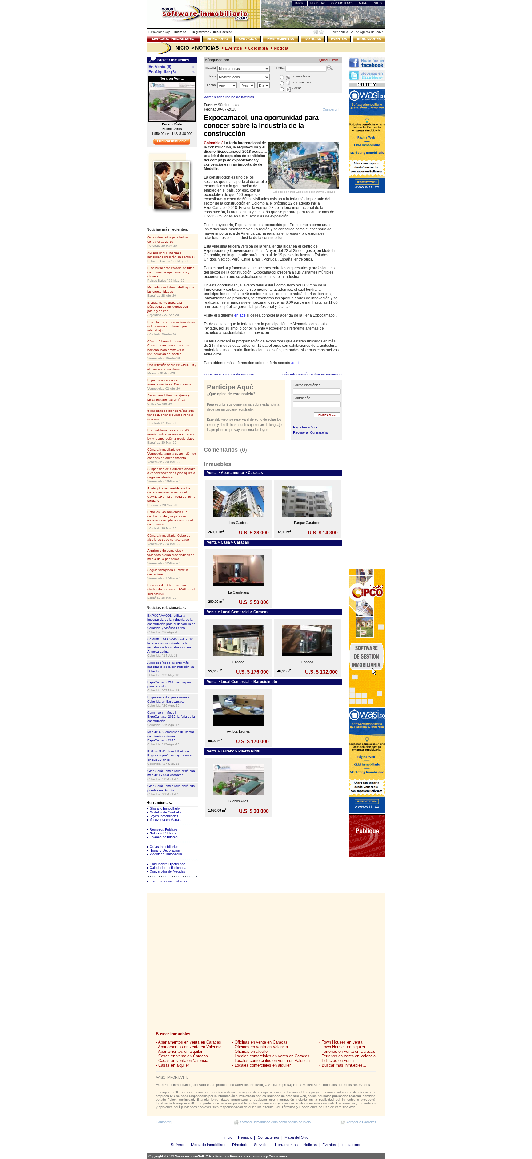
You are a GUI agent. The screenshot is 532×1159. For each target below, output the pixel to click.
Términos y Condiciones (269, 1156)
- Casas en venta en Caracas (182, 1056)
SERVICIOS (248, 39)
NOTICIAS (313, 39)
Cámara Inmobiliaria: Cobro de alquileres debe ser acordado (169, 539)
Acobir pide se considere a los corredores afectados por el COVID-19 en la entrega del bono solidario (171, 497)
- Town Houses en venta (340, 1042)
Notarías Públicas (163, 833)
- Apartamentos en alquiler (179, 1051)
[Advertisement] (367, 287)
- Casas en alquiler (172, 1065)
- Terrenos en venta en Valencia (347, 1056)
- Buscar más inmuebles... (342, 1065)
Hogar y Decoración (165, 850)
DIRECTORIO (217, 39)
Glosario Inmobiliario (165, 808)
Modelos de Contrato (165, 812)
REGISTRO (317, 3)
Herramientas (286, 1145)
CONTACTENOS (342, 3)
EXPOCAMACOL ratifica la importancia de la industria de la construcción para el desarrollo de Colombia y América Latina (171, 624)
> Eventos (231, 48)
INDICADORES (369, 39)
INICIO (299, 3)
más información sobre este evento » (312, 374)
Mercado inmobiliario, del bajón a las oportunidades (170, 291)
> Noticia (278, 48)
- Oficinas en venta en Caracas (260, 1042)
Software (178, 1145)
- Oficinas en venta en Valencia (260, 1046)
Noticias (310, 1145)
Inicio (228, 1137)
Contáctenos (268, 1137)
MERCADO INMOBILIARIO (173, 39)
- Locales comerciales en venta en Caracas (270, 1056)
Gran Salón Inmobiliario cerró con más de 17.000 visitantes (171, 775)
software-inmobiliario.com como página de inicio (275, 1122)
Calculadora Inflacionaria (168, 867)
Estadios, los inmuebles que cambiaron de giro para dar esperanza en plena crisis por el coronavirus (170, 520)
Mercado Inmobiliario (209, 1145)
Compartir (330, 109)
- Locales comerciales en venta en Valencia (271, 1060)
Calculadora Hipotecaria (167, 864)
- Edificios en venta (336, 1060)
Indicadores (351, 1145)
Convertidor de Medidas (167, 871)
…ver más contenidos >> (168, 881)
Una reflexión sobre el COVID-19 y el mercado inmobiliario (171, 369)
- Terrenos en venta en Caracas (347, 1051)
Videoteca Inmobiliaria (166, 854)
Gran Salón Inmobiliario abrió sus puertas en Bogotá (171, 790)
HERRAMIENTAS (280, 39)
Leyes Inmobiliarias (164, 816)
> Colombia (255, 48)
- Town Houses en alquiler (342, 1046)
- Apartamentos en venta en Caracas (188, 1042)
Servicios (261, 1145)
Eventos (329, 1145)
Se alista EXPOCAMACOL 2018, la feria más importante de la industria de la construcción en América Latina (170, 647)
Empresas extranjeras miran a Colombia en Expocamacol (168, 701)
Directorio (240, 1145)
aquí (295, 363)
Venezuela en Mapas (165, 819)
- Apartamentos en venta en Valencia (188, 1046)
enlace (240, 315)
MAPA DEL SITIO (370, 3)
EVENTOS (339, 39)
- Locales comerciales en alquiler (261, 1065)
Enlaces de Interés (164, 837)
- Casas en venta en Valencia (182, 1060)
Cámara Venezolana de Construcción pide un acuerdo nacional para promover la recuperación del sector (168, 350)
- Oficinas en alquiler (250, 1051)
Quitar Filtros (329, 60)
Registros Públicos (164, 829)
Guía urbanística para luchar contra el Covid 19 (167, 241)
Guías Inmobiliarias (164, 847)
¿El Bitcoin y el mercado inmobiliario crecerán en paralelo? (171, 257)
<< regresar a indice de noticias (229, 97)
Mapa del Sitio (296, 1137)
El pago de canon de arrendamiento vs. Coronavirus (169, 384)
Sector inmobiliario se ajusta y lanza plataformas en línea (168, 399)
